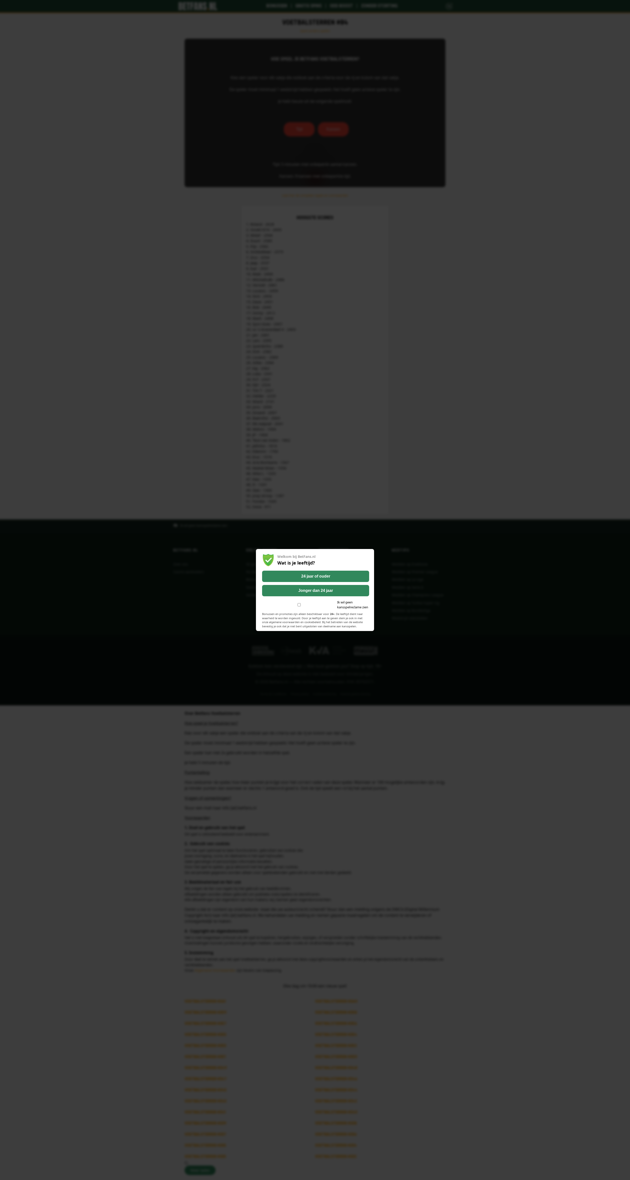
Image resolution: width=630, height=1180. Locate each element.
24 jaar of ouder (315, 576)
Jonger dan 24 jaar (315, 590)
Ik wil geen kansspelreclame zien (352, 604)
